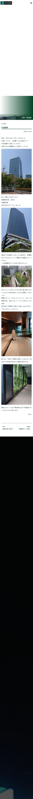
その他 (3, 124)
